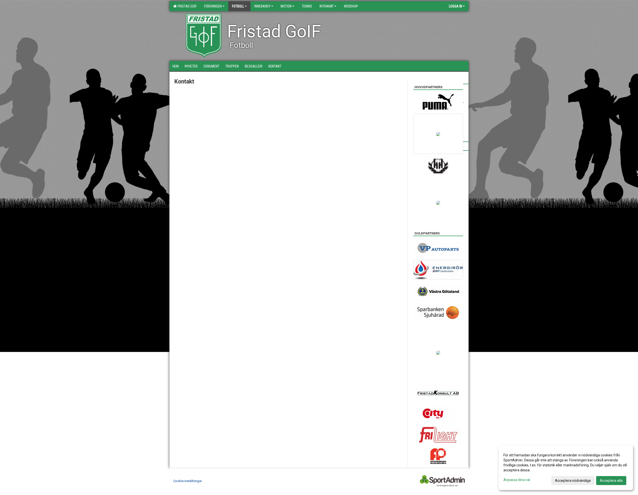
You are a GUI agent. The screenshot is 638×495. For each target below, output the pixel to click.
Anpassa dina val (516, 480)
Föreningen (213, 6)
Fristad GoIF (186, 6)
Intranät (326, 6)
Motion (286, 6)
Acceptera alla (611, 481)
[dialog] (565, 467)
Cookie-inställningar (187, 481)
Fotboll (238, 6)
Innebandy (262, 6)
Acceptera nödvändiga (573, 481)
